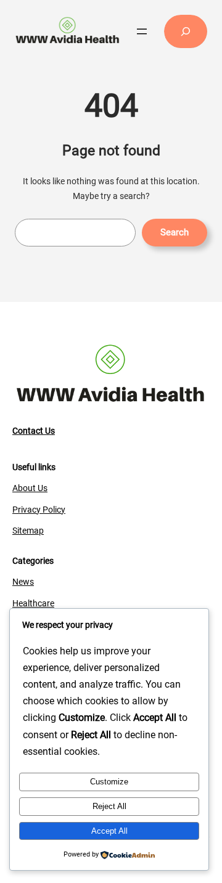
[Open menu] (141, 31)
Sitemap (28, 530)
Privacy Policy (38, 510)
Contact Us (33, 431)
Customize (109, 781)
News (23, 582)
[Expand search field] (185, 31)
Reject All (109, 806)
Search (174, 232)
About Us (29, 488)
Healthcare (33, 603)
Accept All (109, 831)
